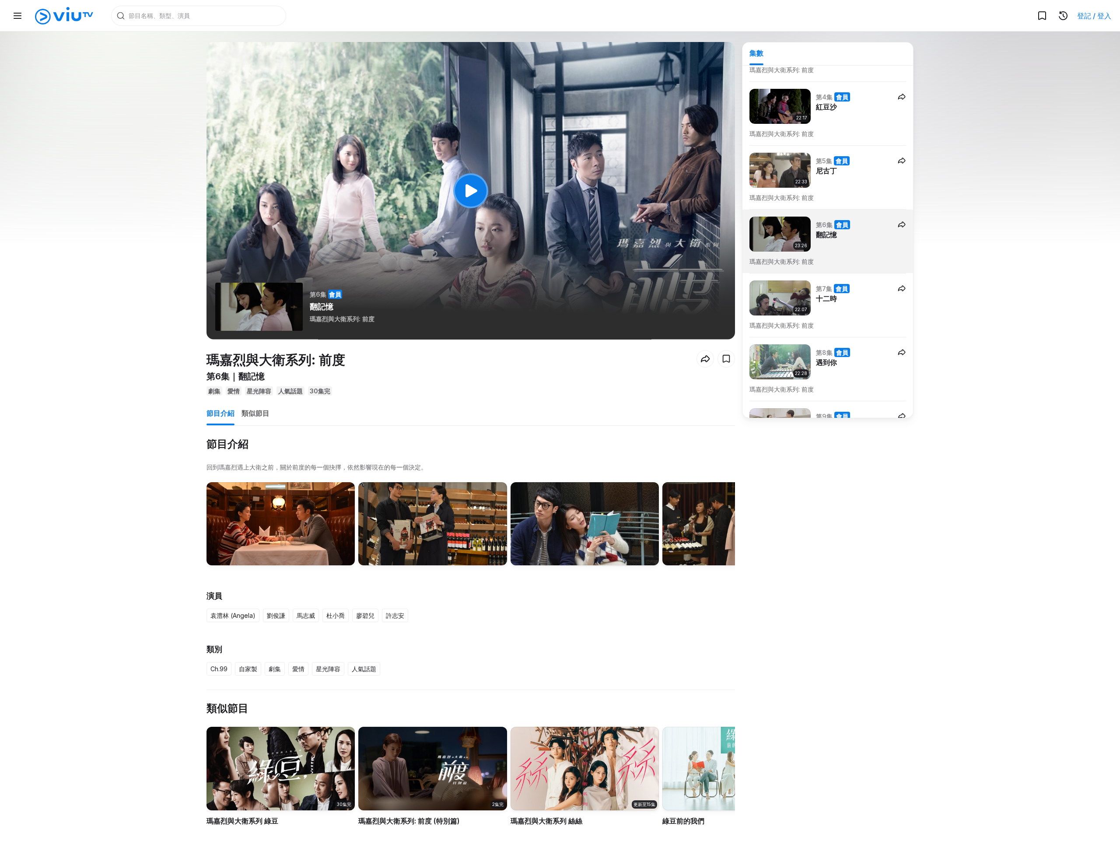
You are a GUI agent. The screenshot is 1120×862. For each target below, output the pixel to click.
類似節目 (256, 413)
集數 (756, 53)
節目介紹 (220, 413)
